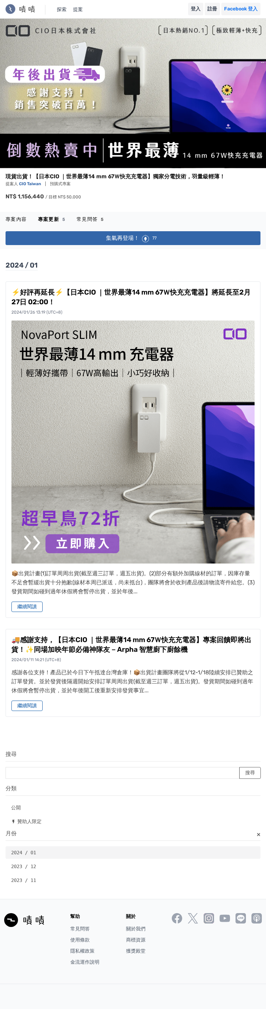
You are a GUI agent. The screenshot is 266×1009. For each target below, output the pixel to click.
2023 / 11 (23, 880)
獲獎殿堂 (135, 951)
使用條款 (80, 940)
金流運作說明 (84, 962)
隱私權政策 (82, 951)
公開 (16, 807)
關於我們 (135, 929)
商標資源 (135, 940)
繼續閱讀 (27, 607)
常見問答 (90, 219)
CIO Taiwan (30, 183)
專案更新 (51, 219)
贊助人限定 (26, 821)
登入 (196, 9)
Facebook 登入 (241, 9)
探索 (61, 9)
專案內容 (16, 219)
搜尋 (11, 754)
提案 (78, 9)
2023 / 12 (23, 866)
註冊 (212, 9)
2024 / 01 (23, 852)
